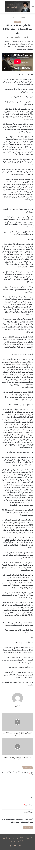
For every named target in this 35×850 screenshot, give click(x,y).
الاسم (31, 797)
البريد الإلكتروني (28, 804)
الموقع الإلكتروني (28, 812)
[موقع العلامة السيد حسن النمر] (17, 6)
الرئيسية (21, 17)
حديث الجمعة (14, 17)
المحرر (24, 37)
